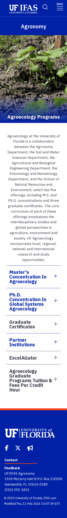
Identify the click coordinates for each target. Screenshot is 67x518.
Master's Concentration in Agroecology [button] (27, 276)
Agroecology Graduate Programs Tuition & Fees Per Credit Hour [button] (30, 380)
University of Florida (28, 498)
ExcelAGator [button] (23, 358)
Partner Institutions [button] (22, 342)
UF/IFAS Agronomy (19, 473)
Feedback (12, 468)
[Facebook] (7, 447)
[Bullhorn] (30, 447)
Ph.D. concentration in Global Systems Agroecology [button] (27, 302)
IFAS (47, 498)
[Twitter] (18, 447)
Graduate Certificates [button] (22, 324)
